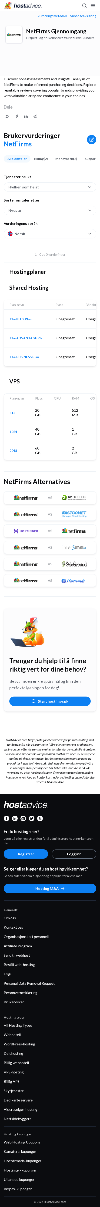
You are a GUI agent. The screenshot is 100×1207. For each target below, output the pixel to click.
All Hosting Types (18, 1025)
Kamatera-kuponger (20, 1151)
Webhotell (12, 1034)
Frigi (7, 974)
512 (12, 413)
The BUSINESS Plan (24, 357)
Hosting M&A (47, 888)
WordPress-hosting (19, 1044)
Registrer (26, 854)
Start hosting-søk (53, 701)
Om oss (10, 918)
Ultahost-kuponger (19, 1179)
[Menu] (92, 5)
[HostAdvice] (23, 5)
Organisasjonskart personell (26, 936)
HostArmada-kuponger (22, 1160)
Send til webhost (17, 955)
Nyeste (14, 210)
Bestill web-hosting (19, 964)
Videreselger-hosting (20, 1109)
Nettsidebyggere (17, 1118)
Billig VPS (12, 1081)
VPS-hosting (14, 1072)
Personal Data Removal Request (29, 983)
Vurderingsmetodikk (52, 16)
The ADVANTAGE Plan (27, 338)
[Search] (84, 5)
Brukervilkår (14, 1002)
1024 (13, 432)
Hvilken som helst (23, 187)
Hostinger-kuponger (20, 1170)
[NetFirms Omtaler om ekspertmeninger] (7, 116)
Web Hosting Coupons (22, 1142)
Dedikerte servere (18, 1100)
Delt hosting (13, 1053)
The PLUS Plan (21, 319)
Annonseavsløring (83, 16)
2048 (13, 451)
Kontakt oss (13, 927)
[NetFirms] (14, 34)
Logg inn (74, 854)
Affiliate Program (18, 946)
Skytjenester (14, 1090)
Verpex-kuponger (18, 1188)
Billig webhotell (16, 1062)
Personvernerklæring (20, 992)
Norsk (19, 233)
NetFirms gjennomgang (56, 31)
